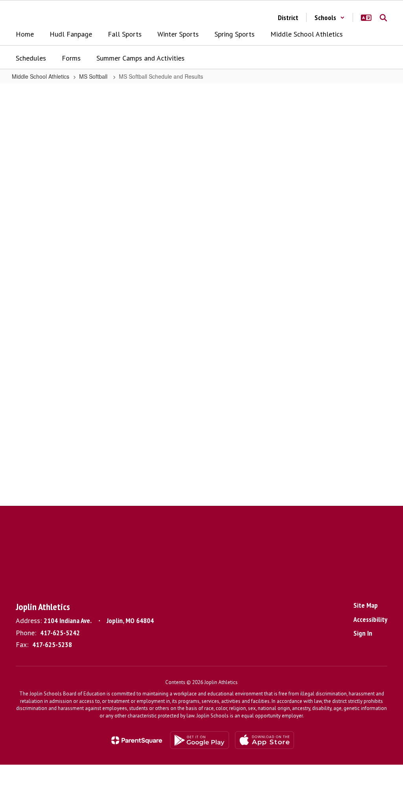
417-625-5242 (60, 632)
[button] (329, 17)
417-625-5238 (52, 644)
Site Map (365, 605)
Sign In (362, 633)
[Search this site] (383, 18)
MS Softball (94, 76)
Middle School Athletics (40, 76)
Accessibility (370, 619)
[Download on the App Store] (264, 740)
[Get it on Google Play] (199, 740)
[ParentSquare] (136, 740)
